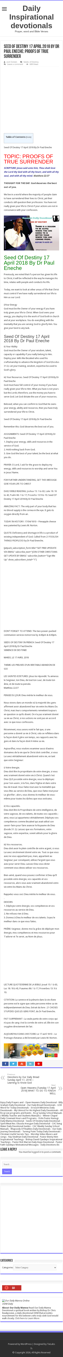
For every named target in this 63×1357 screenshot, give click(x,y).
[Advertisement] (31, 100)
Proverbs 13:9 (35, 495)
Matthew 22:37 (41, 175)
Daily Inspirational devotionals (31, 17)
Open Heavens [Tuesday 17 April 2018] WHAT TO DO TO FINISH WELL (38, 1089)
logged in (36, 1152)
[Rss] (31, 1348)
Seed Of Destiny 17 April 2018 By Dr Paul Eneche (26, 338)
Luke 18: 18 (51, 491)
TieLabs (51, 1344)
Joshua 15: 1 (33, 491)
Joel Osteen (12, 62)
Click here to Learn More (27, 1318)
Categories (7, 1267)
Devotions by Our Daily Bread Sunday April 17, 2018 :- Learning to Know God (23, 1078)
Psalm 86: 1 (15, 495)
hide (29, 137)
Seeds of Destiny (30, 62)
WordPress (26, 1344)
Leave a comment (15, 64)
